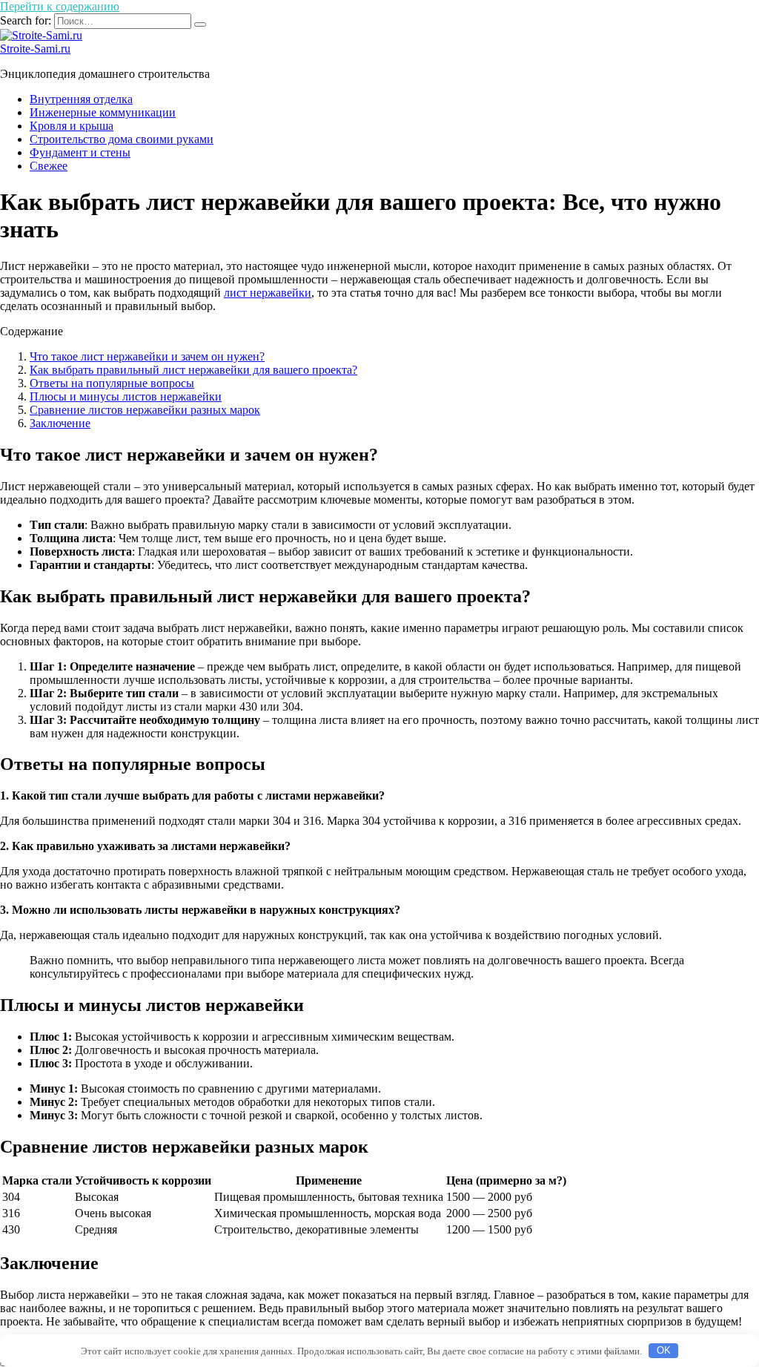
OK (664, 1350)
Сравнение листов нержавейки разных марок (145, 409)
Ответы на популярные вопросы (112, 383)
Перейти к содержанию (59, 6)
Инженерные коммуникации (103, 112)
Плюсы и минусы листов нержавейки (126, 396)
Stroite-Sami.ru (35, 48)
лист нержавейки (267, 292)
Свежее (48, 165)
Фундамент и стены (80, 152)
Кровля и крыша (71, 125)
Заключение (60, 423)
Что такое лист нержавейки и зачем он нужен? (147, 356)
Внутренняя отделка (81, 99)
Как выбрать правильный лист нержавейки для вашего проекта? (193, 369)
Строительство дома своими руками (121, 139)
